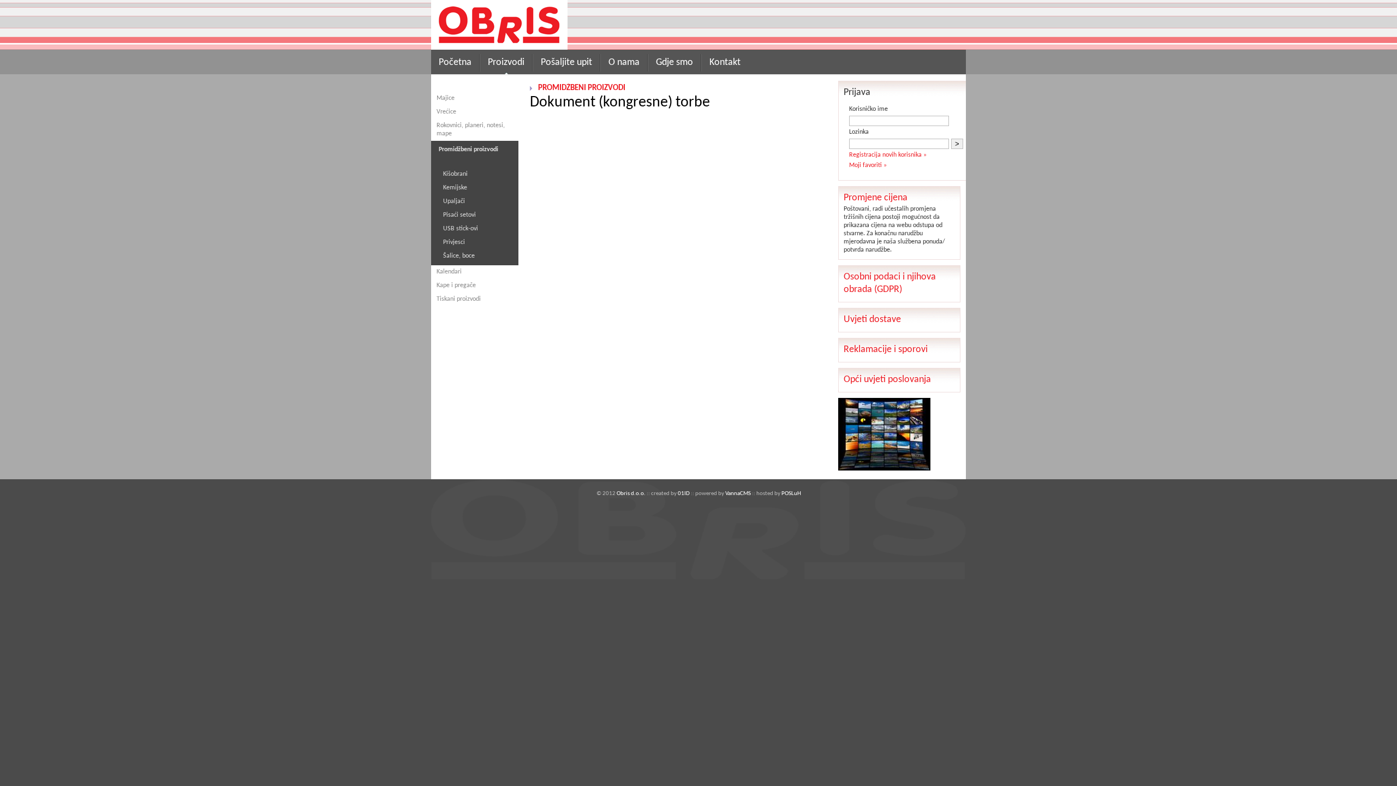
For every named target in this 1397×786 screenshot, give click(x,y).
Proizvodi (506, 62)
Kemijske (455, 187)
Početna (455, 62)
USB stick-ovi (460, 228)
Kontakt (725, 62)
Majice (446, 98)
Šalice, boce (459, 256)
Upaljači (454, 201)
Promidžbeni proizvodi (581, 88)
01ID (684, 494)
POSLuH (791, 494)
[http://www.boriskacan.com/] (884, 469)
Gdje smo (674, 62)
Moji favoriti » (868, 165)
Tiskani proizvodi (459, 299)
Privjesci (454, 242)
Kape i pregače (456, 285)
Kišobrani (455, 174)
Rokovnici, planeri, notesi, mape (471, 129)
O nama (624, 62)
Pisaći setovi (459, 215)
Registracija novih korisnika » (888, 155)
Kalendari (449, 272)
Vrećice (446, 112)
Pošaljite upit (566, 62)
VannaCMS (738, 494)
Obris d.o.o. (631, 494)
